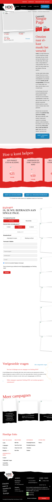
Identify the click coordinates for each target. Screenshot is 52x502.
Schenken (29, 447)
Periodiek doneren (31, 445)
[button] (27, 493)
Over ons (36, 6)
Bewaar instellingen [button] (31, 498)
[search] (20, 2)
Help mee (23, 6)
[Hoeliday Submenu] (7, 450)
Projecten (5, 447)
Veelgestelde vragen (42, 1)
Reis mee (17, 450)
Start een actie (18, 445)
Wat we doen (15, 6)
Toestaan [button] (44, 498)
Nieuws (24, 1)
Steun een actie (18, 447)
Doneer (45, 6)
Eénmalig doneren (31, 442)
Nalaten (28, 450)
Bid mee (16, 442)
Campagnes (5, 445)
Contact (31, 1)
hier (40, 376)
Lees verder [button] (36, 490)
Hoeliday (5, 450)
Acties (4, 442)
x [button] (49, 486)
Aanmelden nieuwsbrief (5, 464)
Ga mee (30, 6)
